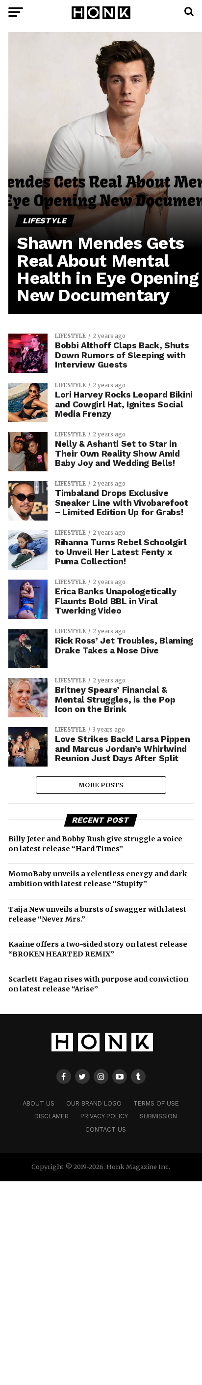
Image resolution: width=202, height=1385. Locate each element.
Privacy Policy (104, 1116)
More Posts (101, 785)
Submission (158, 1116)
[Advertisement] (101, 1282)
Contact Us (105, 1129)
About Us (38, 1103)
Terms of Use (156, 1103)
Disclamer (51, 1116)
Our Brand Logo (94, 1103)
